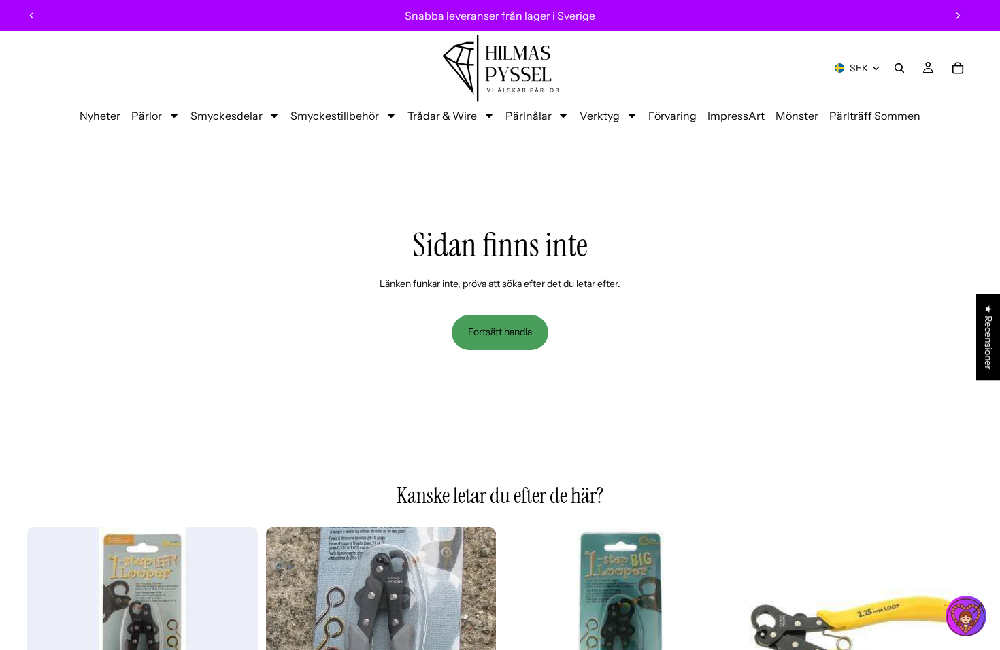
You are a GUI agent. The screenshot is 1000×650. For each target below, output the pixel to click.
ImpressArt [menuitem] (736, 115)
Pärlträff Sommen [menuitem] (874, 115)
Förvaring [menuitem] (672, 115)
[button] (966, 616)
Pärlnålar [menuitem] (528, 115)
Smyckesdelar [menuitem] (226, 115)
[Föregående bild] (32, 16)
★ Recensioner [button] (988, 337)
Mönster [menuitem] (797, 115)
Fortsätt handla (500, 332)
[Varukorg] (958, 68)
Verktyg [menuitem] (600, 115)
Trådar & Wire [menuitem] (442, 115)
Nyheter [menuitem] (100, 115)
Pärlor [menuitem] (146, 115)
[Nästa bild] (958, 16)
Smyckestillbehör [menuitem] (334, 115)
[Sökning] (899, 68)
